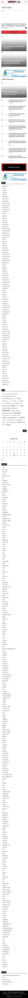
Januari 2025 (5, 226)
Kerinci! (5, 410)
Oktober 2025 (5, 207)
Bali (3, 478)
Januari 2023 (5, 277)
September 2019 (6, 363)
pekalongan (5, 815)
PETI (18, 417)
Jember (4, 608)
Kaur (3, 638)
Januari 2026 (5, 201)
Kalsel (3, 621)
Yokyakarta (4, 966)
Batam (3, 501)
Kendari (4, 642)
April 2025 (4, 220)
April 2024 (4, 245)
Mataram (4, 740)
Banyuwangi (5, 497)
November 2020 (6, 333)
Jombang (4, 610)
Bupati (19, 398)
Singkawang (5, 877)
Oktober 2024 (5, 233)
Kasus (22, 406)
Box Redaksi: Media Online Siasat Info (11, 975)
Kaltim (3, 625)
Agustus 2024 (5, 237)
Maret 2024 (5, 248)
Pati (3, 810)
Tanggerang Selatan (7, 924)
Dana (14, 401)
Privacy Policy (5, 984)
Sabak (3, 853)
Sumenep (4, 911)
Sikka (3, 874)
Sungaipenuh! (13, 422)
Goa (3, 574)
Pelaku (4, 417)
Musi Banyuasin (6, 761)
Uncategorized (5, 953)
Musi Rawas (5, 764)
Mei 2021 (4, 320)
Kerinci (3, 651)
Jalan (3, 405)
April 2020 (4, 348)
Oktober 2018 (5, 384)
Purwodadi (4, 840)
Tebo (3, 938)
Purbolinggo (5, 836)
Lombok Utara (5, 710)
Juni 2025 (4, 216)
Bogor (3, 538)
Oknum (18, 415)
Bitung (3, 531)
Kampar (4, 627)
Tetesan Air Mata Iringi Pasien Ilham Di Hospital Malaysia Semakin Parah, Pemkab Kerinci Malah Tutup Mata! (18, 135)
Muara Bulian (5, 753)
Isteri (21, 403)
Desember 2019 (6, 356)
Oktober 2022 (5, 284)
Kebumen (4, 640)
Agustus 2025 (5, 211)
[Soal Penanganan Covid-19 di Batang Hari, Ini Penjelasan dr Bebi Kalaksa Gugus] (14, 16)
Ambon (4, 474)
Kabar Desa (5, 612)
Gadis (12, 403)
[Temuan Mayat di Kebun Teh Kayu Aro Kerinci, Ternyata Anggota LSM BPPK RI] (4, 142)
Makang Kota (5, 721)
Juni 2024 (4, 241)
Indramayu (4, 589)
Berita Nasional (5, 525)
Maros (3, 738)
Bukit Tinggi (5, 540)
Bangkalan (4, 488)
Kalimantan (5, 619)
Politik (3, 830)
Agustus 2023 (5, 263)
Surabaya (4, 915)
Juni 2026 (4, 190)
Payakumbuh (5, 813)
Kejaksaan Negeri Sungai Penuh (9, 408)
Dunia (3, 567)
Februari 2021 (5, 326)
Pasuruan (4, 808)
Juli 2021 (4, 316)
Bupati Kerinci (5, 401)
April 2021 (4, 322)
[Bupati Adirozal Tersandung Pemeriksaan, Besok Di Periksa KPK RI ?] (4, 157)
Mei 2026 (4, 192)
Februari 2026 (5, 199)
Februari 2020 (5, 352)
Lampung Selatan (6, 693)
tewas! (19, 422)
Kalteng (4, 623)
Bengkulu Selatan (6, 518)
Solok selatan (5, 883)
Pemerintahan (5, 821)
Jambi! (8, 406)
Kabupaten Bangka (6, 614)
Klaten (3, 657)
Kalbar (3, 616)
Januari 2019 (5, 380)
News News (5, 768)
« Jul (2, 460)
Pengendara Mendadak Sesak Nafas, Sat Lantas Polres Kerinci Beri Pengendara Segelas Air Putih (13, 62)
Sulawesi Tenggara (6, 892)
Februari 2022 (5, 301)
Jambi (3, 599)
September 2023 (6, 260)
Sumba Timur (5, 906)
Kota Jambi (4, 663)
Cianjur (4, 548)
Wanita (3, 424)
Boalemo (4, 535)
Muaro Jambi (5, 759)
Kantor (17, 406)
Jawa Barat (4, 601)
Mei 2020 (4, 346)
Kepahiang (4, 644)
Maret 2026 (5, 196)
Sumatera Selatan (6, 902)
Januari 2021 (5, 329)
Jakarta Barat (5, 597)
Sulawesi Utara (5, 894)
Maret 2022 (5, 299)
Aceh (3, 467)
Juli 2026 (4, 188)
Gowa (3, 578)
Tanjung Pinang (6, 932)
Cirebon (4, 555)
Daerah (4, 557)
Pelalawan (4, 819)
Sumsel (4, 913)
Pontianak (4, 832)
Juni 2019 (4, 369)
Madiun (4, 715)
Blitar (3, 533)
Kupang (4, 687)
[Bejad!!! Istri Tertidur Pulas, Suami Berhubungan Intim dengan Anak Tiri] (4, 121)
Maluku (4, 727)
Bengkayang (5, 512)
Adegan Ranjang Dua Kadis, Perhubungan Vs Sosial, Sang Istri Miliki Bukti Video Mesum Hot (14, 93)
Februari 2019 (5, 378)
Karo (3, 636)
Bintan (3, 527)
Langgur (4, 700)
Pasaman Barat (6, 806)
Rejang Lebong (5, 845)
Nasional (4, 766)
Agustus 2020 (5, 339)
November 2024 (6, 231)
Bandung (4, 486)
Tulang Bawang (6, 949)
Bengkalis (4, 510)
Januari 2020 (5, 354)
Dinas (3, 403)
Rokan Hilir (4, 851)
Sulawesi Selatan (6, 887)
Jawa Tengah (5, 604)
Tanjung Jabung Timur (7, 930)
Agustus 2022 (5, 288)
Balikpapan (4, 480)
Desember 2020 (6, 331)
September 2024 (6, 235)
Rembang (4, 847)
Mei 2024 (4, 243)
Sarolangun (5, 855)
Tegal (3, 943)
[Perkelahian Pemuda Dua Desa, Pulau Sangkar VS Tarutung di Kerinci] (4, 101)
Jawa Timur (5, 606)
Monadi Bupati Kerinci (6, 415)
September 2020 (6, 337)
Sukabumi (4, 885)
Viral (23, 422)
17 (3, 452)
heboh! (17, 403)
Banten (4, 495)
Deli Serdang (5, 561)
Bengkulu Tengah (6, 520)
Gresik (3, 580)
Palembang (5, 793)
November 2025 (6, 205)
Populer (4, 834)
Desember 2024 (6, 228)
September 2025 (6, 209)
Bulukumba (5, 542)
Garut (3, 570)
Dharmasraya (5, 565)
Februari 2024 (5, 250)
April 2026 (4, 194)
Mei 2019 (4, 371)
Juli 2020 (4, 341)
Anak (3, 394)
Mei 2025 (4, 218)
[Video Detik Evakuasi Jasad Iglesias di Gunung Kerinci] (14, 43)
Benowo (4, 523)
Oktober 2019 (5, 361)
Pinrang (4, 828)
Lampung (4, 691)
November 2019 (6, 358)
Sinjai (3, 879)
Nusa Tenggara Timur (7, 776)
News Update (5, 770)
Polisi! (22, 417)
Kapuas (4, 631)
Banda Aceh (5, 482)
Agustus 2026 (5, 186)
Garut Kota (4, 572)
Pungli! (3, 422)
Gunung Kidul (5, 582)
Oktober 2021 (5, 309)
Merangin (17, 413)
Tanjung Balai (5, 926)
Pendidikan (4, 823)
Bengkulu (4, 516)
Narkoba (14, 415)
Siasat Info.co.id (4, 27)
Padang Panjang (6, 791)
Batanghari (4, 503)
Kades (13, 405)
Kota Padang (5, 670)
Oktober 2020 (5, 335)
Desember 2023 (6, 254)
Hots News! (5, 584)
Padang (4, 789)
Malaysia (4, 725)
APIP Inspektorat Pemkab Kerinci (9, 396)
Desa (21, 401)
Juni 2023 (4, 267)
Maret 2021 (5, 324)
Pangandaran (5, 796)
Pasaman (4, 804)
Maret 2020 (5, 350)
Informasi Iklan (5, 979)
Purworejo (4, 842)
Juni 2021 (4, 318)
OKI (3, 781)
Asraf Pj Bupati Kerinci (7, 398)
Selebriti (4, 860)
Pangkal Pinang (5, 798)
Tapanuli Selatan (6, 934)
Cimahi (3, 550)
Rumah (7, 422)
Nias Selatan (5, 772)
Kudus (3, 683)
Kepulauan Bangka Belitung (8, 648)
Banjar (3, 493)
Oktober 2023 (5, 258)
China (3, 546)
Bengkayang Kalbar (6, 514)
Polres (4, 420)
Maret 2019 (5, 376)
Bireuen (4, 529)
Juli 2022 (4, 290)
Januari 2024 (5, 252)
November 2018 (6, 382)
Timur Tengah (5, 947)
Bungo (3, 544)
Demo (18, 401)
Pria (16, 420)
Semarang (4, 866)
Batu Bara (4, 506)
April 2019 (4, 373)
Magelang (4, 719)
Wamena (4, 960)
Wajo (3, 958)
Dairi (3, 559)
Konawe (4, 659)
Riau (3, 849)
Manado (4, 736)
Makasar (4, 723)
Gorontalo (4, 576)
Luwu (3, 712)
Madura (4, 717)
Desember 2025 (6, 203)
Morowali (4, 751)
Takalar (4, 917)
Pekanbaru (4, 817)
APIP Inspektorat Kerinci (12, 394)
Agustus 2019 (5, 365)
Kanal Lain (4, 629)
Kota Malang (5, 668)
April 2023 (4, 271)
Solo (3, 881)
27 (14, 455)
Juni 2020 (4, 344)
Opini (3, 785)
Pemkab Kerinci (12, 417)
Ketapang (4, 655)
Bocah (15, 398)
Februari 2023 (5, 275)
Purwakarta (5, 838)
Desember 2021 (6, 305)
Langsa (4, 702)
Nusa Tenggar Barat (7, 774)
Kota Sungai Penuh (7, 413)
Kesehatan (4, 653)
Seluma (4, 862)
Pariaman (4, 802)
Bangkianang (5, 491)
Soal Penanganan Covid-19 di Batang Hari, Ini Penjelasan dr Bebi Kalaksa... (13, 25)
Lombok (4, 704)
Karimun (4, 633)
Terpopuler (4, 945)
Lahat (3, 689)
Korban (12, 410)
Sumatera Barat (6, 900)
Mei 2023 (4, 269)
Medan (4, 742)
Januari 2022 (5, 303)
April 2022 (4, 297)
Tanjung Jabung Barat (7, 928)
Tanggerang (5, 921)
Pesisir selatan (5, 825)
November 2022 (6, 282)
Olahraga (4, 783)
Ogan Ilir (4, 778)
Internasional (5, 593)
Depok (3, 563)
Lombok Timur (5, 708)
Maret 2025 (5, 222)
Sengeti (4, 868)
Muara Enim (5, 755)
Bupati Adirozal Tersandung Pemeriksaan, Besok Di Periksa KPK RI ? (17, 158)
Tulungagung (5, 951)
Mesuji (3, 749)
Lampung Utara (6, 697)
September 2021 (6, 312)
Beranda (5, 992)
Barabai (4, 499)
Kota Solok (4, 672)
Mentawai (4, 744)
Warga (8, 424)
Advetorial (4, 471)
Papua (3, 800)
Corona (10, 401)
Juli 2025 (4, 213)
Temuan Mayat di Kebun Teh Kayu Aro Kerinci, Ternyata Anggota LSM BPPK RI (17, 143)
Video (3, 955)
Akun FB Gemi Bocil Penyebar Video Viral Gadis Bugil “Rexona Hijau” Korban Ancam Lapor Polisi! (17, 108)
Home (3, 977)
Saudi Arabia (5, 857)
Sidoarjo (4, 872)
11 (6, 449)
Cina (3, 552)
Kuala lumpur (5, 680)
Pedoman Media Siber (7, 982)
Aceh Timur (5, 469)
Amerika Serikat (6, 476)
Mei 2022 (4, 294)
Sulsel (3, 898)
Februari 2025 (5, 224)
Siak (3, 870)
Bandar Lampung (6, 484)
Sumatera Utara (6, 904)
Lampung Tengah (6, 695)
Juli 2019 (4, 367)
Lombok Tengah (6, 706)
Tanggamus (5, 919)
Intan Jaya (4, 591)
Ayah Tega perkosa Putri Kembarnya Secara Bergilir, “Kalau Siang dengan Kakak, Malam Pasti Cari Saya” (17, 127)
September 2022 (6, 286)
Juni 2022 (4, 292)
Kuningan (4, 685)
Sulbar (3, 896)
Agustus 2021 (5, 314)
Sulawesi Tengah (6, 889)
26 (10, 455)
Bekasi (3, 508)
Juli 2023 (4, 265)
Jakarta (4, 595)
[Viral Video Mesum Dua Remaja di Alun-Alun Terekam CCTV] (4, 115)
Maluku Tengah (5, 729)
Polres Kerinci (10, 420)
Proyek (20, 420)
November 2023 (6, 256)
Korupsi (18, 410)
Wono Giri (4, 962)
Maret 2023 (5, 273)
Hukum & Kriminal (6, 587)
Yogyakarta (5, 964)
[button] (2, 2)
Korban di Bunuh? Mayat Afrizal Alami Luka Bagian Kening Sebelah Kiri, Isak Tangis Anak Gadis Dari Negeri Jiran (17, 150)
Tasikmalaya (5, 936)
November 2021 (6, 307)
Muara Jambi (5, 757)
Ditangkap (8, 403)
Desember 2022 (6, 280)
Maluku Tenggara (6, 732)
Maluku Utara (5, 734)
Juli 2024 (4, 239)
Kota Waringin (5, 678)
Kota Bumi (4, 661)
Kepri (3, 646)
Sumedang (4, 909)
